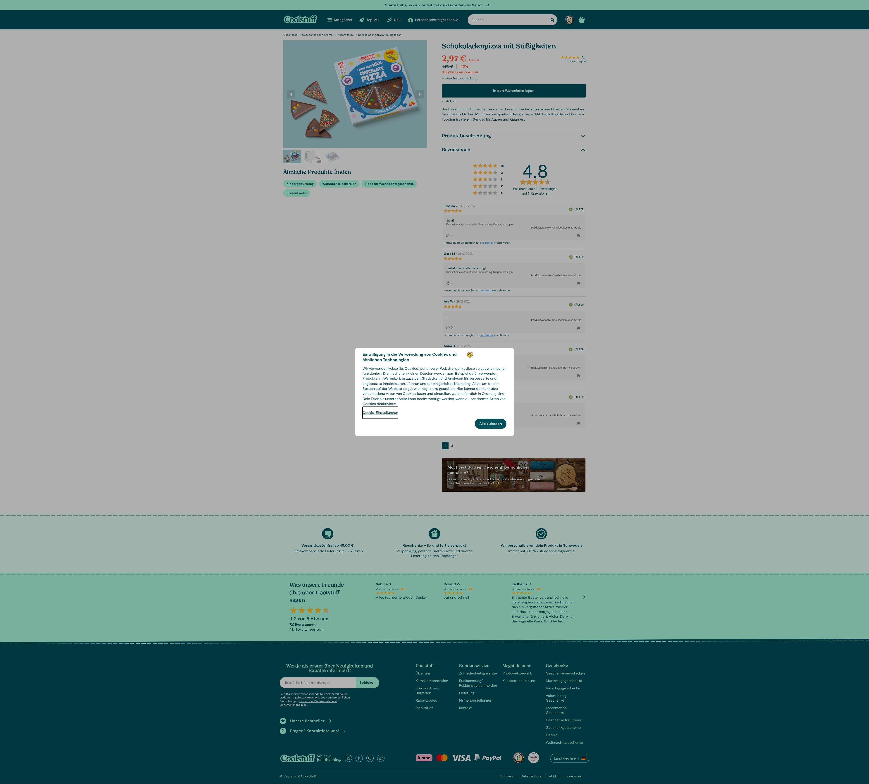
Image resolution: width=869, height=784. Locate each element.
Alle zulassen (490, 423)
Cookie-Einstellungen (380, 412)
